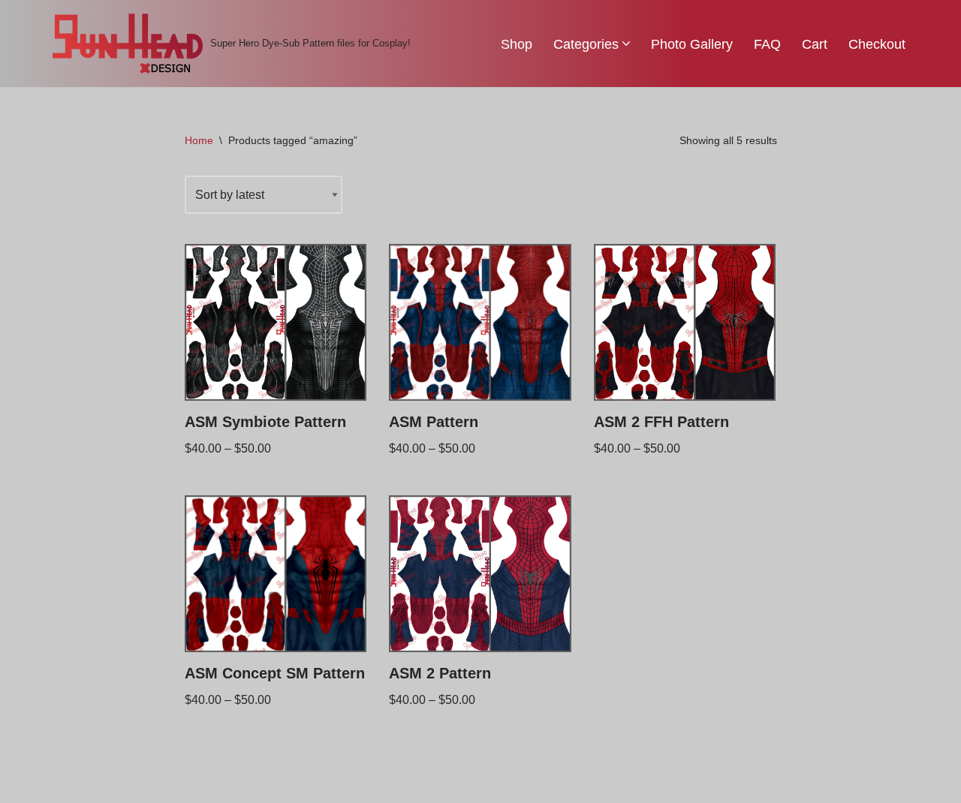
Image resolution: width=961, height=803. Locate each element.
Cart (814, 44)
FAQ (767, 44)
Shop (516, 44)
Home (199, 140)
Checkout (876, 44)
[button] (626, 43)
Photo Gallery (692, 44)
